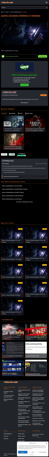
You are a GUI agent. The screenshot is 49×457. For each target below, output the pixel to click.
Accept (22, 452)
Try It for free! (42, 56)
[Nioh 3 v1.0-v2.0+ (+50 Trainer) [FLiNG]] (13, 331)
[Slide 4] (39, 437)
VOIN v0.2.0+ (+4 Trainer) (37, 418)
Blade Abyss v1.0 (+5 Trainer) (38, 420)
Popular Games (21, 433)
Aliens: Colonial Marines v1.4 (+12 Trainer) (12, 185)
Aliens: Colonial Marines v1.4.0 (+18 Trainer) (12, 195)
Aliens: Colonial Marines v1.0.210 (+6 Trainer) (13, 192)
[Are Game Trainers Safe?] (36, 349)
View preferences (42, 452)
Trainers (25, 12)
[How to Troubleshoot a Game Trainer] (13, 349)
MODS (21, 113)
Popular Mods (21, 438)
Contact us (6, 436)
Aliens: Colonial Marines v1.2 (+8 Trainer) (12, 199)
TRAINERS (13, 113)
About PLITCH (24, 85)
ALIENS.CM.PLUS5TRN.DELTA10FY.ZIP (11, 176)
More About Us (24, 102)
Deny (33, 452)
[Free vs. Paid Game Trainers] (13, 367)
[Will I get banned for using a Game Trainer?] (36, 331)
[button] (46, 443)
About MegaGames (8, 433)
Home (2, 12)
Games (7, 12)
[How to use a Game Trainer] (36, 367)
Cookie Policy (32, 454)
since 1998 (43, 95)
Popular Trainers (21, 436)
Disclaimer (6, 438)
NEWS (5, 113)
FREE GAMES (30, 113)
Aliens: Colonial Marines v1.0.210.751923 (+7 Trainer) (14, 189)
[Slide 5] (40, 437)
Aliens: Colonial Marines (16, 12)
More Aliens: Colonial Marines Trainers (24, 201)
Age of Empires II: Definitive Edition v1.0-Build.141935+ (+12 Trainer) (38, 399)
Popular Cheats (21, 440)
